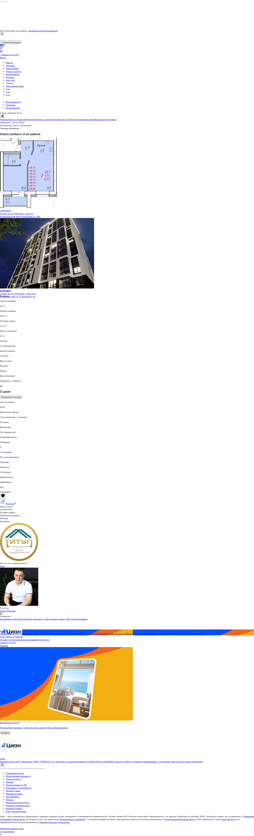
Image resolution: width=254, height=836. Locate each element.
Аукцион (10, 782)
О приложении (7, 831)
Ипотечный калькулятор (17, 802)
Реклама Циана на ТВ (16, 785)
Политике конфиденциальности (180, 819)
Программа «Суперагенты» (18, 787)
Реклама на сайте (14, 793)
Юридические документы (18, 776)
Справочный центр (15, 773)
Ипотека (10, 77)
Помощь (10, 799)
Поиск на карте (13, 779)
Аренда (9, 62)
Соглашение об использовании (43, 30)
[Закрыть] (2, 34)
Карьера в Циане (14, 808)
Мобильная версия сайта (12, 828)
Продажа (10, 65)
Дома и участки (13, 71)
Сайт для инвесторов (16, 811)
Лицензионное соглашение (72, 819)
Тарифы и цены (13, 790)
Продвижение (12, 796)
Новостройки (12, 68)
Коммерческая (13, 74)
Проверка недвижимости (18, 805)
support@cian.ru (228, 819)
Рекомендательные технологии (54, 822)
